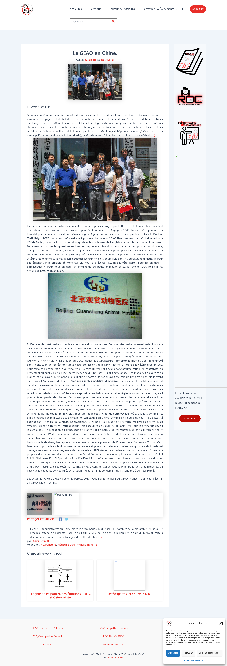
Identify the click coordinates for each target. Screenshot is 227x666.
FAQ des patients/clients (48, 628)
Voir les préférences (210, 653)
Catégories (96, 9)
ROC (184, 9)
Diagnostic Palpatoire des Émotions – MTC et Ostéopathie (60, 595)
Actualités (76, 9)
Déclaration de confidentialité (194, 660)
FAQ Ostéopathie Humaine (113, 628)
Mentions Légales (113, 645)
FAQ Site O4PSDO (113, 636)
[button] (220, 623)
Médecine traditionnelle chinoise (77, 545)
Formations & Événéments (158, 9)
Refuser (188, 653)
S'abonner (190, 418)
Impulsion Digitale (116, 657)
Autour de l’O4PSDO (123, 9)
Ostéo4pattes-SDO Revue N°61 (130, 594)
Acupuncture (48, 545)
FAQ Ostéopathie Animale (47, 636)
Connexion (197, 9)
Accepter (173, 653)
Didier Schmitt (107, 60)
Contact (48, 645)
